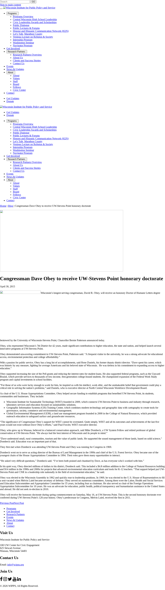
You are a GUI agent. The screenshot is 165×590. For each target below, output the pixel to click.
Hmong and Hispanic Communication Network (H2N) (41, 31)
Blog (10, 206)
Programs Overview (23, 16)
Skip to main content (10, 4)
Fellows (17, 87)
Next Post (19, 503)
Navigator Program (22, 45)
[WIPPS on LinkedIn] (19, 580)
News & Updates (15, 69)
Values (16, 78)
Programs (13, 13)
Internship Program (22, 39)
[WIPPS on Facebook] (1, 580)
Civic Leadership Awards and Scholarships (35, 22)
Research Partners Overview (27, 54)
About (11, 72)
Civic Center (19, 90)
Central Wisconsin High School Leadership (35, 19)
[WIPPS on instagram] (5, 580)
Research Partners (17, 51)
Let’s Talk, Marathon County (27, 34)
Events (9, 66)
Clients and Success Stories (27, 60)
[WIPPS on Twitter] (10, 580)
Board (16, 84)
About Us (18, 57)
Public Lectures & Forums (26, 28)
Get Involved (13, 48)
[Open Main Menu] (1, 8)
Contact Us (18, 63)
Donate (10, 101)
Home (3, 206)
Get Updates (12, 98)
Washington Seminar (23, 42)
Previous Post (7, 503)
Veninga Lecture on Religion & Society (33, 36)
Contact (10, 93)
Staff (15, 81)
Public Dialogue (21, 25)
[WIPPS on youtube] (14, 580)
